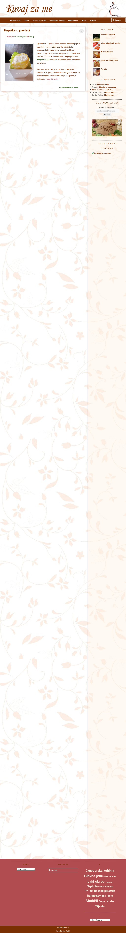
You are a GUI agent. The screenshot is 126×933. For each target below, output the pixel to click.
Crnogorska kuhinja (56, 20)
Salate (76, 87)
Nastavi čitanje (53, 79)
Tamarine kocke (103, 84)
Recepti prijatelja (39, 20)
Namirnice (109, 882)
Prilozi (89, 891)
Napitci (91, 886)
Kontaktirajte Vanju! (63, 931)
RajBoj (31, 37)
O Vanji (93, 20)
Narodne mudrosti (104, 886)
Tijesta (100, 906)
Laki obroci (96, 881)
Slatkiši (92, 900)
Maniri (84, 20)
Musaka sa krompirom (107, 87)
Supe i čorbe (106, 901)
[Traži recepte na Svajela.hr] (101, 153)
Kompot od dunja (105, 89)
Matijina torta (109, 92)
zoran (94, 89)
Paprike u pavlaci (17, 30)
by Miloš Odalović (63, 928)
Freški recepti (15, 20)
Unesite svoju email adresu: (107, 108)
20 (81, 31)
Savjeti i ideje (104, 895)
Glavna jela (93, 875)
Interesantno (73, 20)
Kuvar (26, 20)
